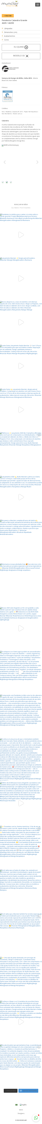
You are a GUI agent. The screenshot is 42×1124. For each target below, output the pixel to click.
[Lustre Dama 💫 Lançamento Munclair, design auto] (21, 409)
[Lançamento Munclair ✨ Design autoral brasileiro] (21, 278)
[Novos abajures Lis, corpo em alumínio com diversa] (21, 322)
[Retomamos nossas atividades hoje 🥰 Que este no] (21, 584)
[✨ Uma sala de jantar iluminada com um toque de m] (21, 978)
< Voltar (7, 16)
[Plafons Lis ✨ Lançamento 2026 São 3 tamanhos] (21, 453)
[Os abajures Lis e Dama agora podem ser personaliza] (21, 672)
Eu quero (19, 46)
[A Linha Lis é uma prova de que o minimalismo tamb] (21, 759)
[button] (36, 1118)
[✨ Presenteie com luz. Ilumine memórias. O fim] (21, 847)
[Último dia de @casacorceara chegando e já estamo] (21, 803)
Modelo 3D (19, 55)
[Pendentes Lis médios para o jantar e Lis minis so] (21, 235)
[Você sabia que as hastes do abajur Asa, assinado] (21, 890)
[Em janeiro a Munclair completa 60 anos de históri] (21, 541)
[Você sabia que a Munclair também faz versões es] (21, 934)
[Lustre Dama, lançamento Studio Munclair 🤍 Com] (21, 366)
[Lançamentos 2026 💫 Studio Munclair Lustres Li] (21, 497)
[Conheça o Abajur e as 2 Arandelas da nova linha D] (21, 1022)
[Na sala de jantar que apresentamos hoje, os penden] (21, 1065)
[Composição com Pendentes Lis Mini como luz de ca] (21, 715)
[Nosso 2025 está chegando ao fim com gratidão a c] (21, 628)
